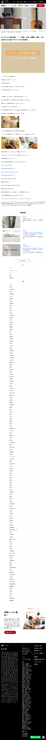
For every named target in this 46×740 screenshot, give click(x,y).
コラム (30, 1)
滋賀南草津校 (12, 527)
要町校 (11, 414)
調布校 (11, 423)
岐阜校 (3, 6)
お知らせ (27, 651)
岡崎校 (11, 499)
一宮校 (11, 522)
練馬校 (11, 421)
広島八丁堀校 (12, 574)
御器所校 (11, 520)
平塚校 (11, 475)
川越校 (11, 310)
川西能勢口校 (12, 560)
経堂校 (11, 386)
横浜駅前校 (12, 452)
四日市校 (11, 525)
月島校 (11, 343)
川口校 (11, 305)
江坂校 (11, 544)
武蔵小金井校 (12, 428)
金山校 (11, 506)
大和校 (11, 466)
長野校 (11, 485)
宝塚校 (11, 558)
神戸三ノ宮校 (12, 553)
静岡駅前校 (12, 492)
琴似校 (11, 291)
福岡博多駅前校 (12, 584)
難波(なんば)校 (12, 539)
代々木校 (11, 374)
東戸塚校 (11, 470)
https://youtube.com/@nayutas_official (9, 171)
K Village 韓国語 (24, 733)
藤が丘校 (11, 518)
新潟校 (11, 478)
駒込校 (11, 409)
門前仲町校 (12, 355)
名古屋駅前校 (12, 503)
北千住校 (11, 353)
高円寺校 (11, 400)
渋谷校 (11, 371)
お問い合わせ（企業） (38, 648)
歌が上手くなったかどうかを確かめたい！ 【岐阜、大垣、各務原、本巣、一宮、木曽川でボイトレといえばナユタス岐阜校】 (33, 249)
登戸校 (11, 445)
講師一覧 (20, 5)
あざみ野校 (12, 459)
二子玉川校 (12, 388)
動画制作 (29, 659)
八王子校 (11, 430)
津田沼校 (11, 329)
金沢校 (11, 482)
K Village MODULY (25, 736)
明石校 (11, 565)
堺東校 (11, 548)
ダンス (11, 273)
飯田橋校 (11, 341)
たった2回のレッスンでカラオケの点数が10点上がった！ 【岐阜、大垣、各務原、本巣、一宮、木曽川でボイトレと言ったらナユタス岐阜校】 (33, 234)
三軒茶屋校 (12, 381)
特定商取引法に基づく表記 (39, 659)
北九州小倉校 (12, 581)
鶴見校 (11, 461)
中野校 (11, 397)
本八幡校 (11, 322)
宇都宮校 (11, 298)
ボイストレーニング (13, 270)
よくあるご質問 (24, 653)
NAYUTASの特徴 (24, 649)
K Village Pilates (24, 735)
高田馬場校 (12, 404)
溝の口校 (11, 440)
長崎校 (11, 593)
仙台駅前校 (12, 294)
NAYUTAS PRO (24, 654)
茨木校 (11, 546)
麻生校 (11, 287)
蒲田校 (11, 364)
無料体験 (40, 5)
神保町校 (11, 336)
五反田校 (11, 360)
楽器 (10, 275)
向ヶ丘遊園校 (12, 442)
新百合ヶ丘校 (12, 447)
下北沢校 (11, 383)
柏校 (10, 331)
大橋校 (11, 588)
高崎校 (11, 301)
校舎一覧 (25, 1)
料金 (21, 1)
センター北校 (12, 456)
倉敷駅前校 (12, 572)
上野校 (11, 348)
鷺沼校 (11, 449)
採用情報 (35, 656)
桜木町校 (11, 454)
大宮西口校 (12, 303)
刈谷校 (11, 501)
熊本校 (11, 595)
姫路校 (11, 562)
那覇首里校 (12, 600)
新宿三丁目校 (12, 393)
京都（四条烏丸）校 (13, 529)
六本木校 (11, 345)
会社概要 (35, 664)
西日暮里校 (12, 350)
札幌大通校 (12, 289)
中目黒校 (11, 378)
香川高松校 (12, 579)
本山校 (11, 515)
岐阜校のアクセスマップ (27, 218)
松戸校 (11, 320)
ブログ (32, 5)
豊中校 (11, 541)
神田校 (11, 334)
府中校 (11, 426)
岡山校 (11, 569)
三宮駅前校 (12, 551)
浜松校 (11, 494)
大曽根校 (11, 513)
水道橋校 (11, 338)
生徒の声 (26, 5)
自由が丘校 (12, 376)
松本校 (11, 487)
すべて (11, 268)
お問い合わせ (41, 1)
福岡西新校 (12, 586)
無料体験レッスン (37, 650)
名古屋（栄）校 (12, 508)
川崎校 (11, 437)
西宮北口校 (12, 555)
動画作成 (11, 277)
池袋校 (11, 411)
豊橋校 (11, 496)
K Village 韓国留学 (25, 734)
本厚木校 (11, 468)
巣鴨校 (11, 407)
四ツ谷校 (11, 390)
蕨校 (10, 308)
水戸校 (11, 296)
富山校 (11, 480)
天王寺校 (11, 536)
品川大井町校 (12, 357)
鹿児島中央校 (12, 598)
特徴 (18, 1)
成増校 (11, 419)
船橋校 (11, 324)
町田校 (11, 433)
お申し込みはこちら (10, 632)
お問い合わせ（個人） (38, 645)
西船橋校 (11, 327)
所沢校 (11, 312)
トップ (14, 1)
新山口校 (11, 577)
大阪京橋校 (12, 534)
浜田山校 (11, 402)
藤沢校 (11, 473)
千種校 (11, 511)
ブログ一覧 (23, 260)
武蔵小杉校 (12, 435)
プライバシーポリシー (38, 661)
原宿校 (11, 367)
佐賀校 (11, 591)
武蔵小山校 (12, 362)
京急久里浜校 (12, 463)
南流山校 (11, 317)
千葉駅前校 (12, 315)
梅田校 (11, 532)
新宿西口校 (12, 395)
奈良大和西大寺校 (13, 567)
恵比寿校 (11, 369)
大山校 (11, 416)
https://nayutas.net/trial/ (6, 165)
